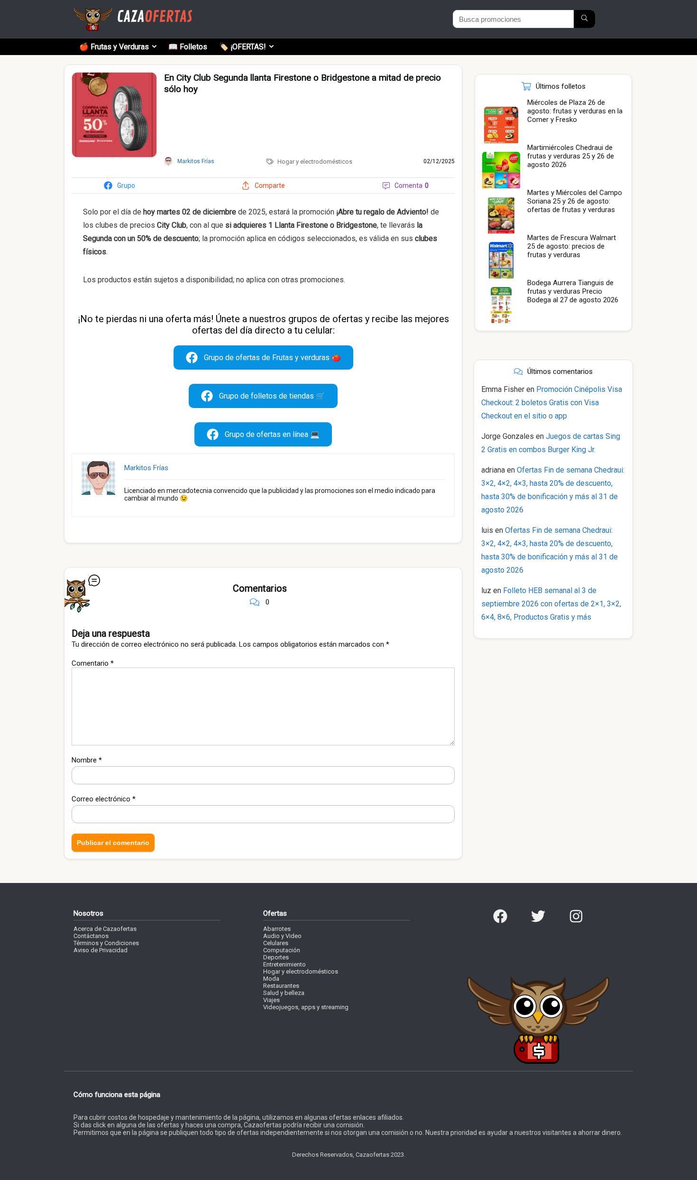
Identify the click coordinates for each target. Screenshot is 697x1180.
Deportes (276, 957)
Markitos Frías (146, 468)
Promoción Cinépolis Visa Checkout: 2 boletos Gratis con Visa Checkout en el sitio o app (551, 402)
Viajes (271, 999)
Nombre (87, 760)
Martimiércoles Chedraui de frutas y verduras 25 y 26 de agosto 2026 (570, 156)
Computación (281, 950)
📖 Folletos (187, 46)
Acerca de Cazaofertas (105, 928)
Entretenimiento (284, 964)
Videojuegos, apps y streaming (305, 1007)
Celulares (275, 943)
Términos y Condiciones (106, 943)
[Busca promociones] (584, 19)
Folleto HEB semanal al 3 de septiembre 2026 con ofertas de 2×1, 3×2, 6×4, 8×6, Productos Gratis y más (551, 604)
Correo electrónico (104, 799)
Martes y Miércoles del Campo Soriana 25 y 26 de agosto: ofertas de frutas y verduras (574, 201)
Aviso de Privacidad (100, 950)
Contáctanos (91, 935)
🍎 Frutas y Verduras (114, 46)
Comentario (93, 663)
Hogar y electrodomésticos (314, 161)
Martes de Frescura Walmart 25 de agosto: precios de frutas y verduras (571, 246)
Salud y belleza (283, 992)
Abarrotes (277, 928)
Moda (271, 978)
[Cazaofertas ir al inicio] (132, 11)
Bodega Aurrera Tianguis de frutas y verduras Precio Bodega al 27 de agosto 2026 (572, 291)
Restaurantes (281, 985)
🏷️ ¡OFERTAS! (242, 46)
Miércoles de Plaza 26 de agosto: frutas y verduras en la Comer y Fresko (575, 111)
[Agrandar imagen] (114, 76)
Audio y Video (282, 935)
